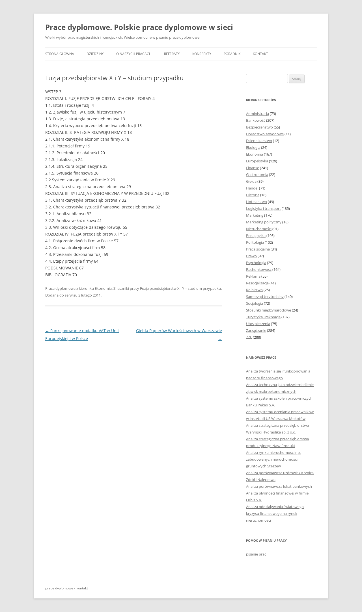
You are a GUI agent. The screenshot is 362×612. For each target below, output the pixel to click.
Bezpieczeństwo (259, 127)
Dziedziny (95, 53)
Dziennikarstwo (259, 140)
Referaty (172, 53)
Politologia (255, 242)
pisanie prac (256, 554)
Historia (252, 194)
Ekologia (253, 147)
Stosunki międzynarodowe (268, 310)
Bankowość (255, 120)
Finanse (252, 167)
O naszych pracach (134, 53)
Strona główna (59, 53)
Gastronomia (257, 174)
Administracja (257, 113)
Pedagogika (256, 235)
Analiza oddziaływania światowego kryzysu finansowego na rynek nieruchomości (275, 513)
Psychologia (256, 262)
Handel (252, 188)
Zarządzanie (256, 330)
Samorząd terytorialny (265, 296)
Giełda (251, 181)
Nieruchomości (259, 228)
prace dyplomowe (59, 588)
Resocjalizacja (257, 283)
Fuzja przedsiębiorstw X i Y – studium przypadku (180, 288)
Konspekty (201, 53)
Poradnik (232, 53)
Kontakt (260, 53)
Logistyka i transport (263, 208)
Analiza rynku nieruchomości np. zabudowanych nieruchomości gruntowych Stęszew (273, 459)
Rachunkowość (259, 269)
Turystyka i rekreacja (263, 316)
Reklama (253, 276)
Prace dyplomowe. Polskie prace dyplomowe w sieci (139, 27)
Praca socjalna (258, 249)
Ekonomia (103, 288)
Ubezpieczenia (258, 323)
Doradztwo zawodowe (265, 133)
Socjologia (254, 303)
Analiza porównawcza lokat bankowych (279, 486)
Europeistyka (257, 161)
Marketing (254, 215)
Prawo (251, 255)
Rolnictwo (254, 289)
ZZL (249, 337)
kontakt (82, 588)
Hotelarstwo (256, 201)
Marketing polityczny (263, 222)
